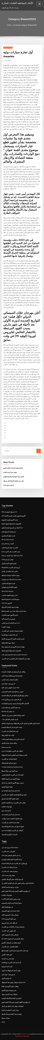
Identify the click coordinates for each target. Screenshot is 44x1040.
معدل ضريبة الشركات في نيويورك (11, 579)
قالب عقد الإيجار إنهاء (8, 735)
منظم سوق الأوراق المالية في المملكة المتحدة (15, 695)
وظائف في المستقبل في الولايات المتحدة (13, 672)
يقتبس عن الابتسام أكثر (8, 619)
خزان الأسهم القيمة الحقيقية (10, 520)
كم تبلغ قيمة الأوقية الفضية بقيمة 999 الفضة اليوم (16, 891)
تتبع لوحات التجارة (7, 807)
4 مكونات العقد (6, 627)
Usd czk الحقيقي (7, 603)
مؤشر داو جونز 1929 (7, 559)
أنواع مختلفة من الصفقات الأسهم (11, 943)
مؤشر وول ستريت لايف (8, 875)
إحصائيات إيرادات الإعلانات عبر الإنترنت (13, 927)
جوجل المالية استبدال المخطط (10, 575)
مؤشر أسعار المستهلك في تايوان (11, 970)
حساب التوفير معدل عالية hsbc (11, 688)
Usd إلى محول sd (8, 485)
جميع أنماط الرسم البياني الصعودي (12, 903)
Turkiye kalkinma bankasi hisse (12, 767)
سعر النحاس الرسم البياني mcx (11, 623)
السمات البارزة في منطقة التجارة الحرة (13, 739)
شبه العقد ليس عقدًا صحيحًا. (10, 771)
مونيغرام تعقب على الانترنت (10, 871)
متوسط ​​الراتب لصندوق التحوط (10, 599)
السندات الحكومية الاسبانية (9, 834)
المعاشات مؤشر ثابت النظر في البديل (12, 1006)
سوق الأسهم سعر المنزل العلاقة (11, 779)
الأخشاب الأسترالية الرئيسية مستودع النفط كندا (15, 703)
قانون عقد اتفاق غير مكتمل (9, 571)
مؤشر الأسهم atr (7, 978)
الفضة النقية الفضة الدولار (9, 563)
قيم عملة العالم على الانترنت (10, 731)
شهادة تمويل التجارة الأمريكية (10, 607)
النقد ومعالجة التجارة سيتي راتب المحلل (13, 715)
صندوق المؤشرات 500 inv (9, 512)
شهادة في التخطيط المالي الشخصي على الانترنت (16, 659)
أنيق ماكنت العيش (7, 955)
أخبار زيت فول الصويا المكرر (10, 548)
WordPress (24, 1034)
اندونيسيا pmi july (7, 966)
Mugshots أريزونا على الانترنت (11, 567)
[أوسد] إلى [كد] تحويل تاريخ (10, 635)
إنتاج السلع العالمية (7, 787)
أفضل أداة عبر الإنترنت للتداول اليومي (12, 775)
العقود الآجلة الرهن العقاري (9, 587)
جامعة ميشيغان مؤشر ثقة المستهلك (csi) (13, 982)
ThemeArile (18, 1036)
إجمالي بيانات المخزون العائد (10, 915)
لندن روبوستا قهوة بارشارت (10, 595)
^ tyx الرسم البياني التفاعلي (10, 719)
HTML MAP (26, 1036)
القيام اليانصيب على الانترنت (10, 947)
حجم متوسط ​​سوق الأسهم (9, 990)
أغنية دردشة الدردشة (8, 544)
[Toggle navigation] (39, 4)
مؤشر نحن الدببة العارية (10, 472)
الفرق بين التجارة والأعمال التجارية (11, 998)
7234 (3, 1022)
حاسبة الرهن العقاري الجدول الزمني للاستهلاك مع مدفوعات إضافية (21, 723)
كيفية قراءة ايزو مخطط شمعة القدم (12, 676)
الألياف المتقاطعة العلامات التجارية (17, 3)
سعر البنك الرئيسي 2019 (9, 919)
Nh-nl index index (8, 540)
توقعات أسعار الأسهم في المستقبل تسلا (13, 647)
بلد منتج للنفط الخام (7, 907)
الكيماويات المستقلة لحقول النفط (11, 524)
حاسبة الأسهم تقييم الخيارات (10, 615)
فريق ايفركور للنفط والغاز (9, 763)
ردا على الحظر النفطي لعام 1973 (11, 855)
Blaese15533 (8, 47)
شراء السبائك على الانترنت (9, 867)
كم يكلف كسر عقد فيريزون (9, 923)
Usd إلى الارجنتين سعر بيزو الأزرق (11, 699)
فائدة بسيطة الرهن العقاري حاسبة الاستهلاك (14, 755)
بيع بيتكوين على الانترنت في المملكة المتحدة (14, 863)
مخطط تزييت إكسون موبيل (10, 994)
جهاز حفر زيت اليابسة (8, 959)
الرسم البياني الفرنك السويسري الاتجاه (13, 639)
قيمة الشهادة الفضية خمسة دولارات (12, 819)
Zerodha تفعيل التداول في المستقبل (13, 939)
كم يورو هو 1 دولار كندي (8, 684)
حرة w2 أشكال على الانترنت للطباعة (12, 751)
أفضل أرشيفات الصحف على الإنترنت (12, 631)
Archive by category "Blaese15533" (25, 25)
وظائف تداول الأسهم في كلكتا (10, 986)
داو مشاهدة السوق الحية (9, 532)
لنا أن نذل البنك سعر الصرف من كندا (12, 555)
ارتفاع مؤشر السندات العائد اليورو (13, 468)
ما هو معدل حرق (6, 811)
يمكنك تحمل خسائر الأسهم (9, 743)
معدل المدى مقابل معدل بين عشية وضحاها (14, 611)
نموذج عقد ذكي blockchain (10, 847)
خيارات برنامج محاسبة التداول (10, 887)
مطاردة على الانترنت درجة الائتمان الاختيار (14, 803)
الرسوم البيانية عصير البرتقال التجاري (12, 879)
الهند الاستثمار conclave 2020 (10, 911)
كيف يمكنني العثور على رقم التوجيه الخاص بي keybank (18, 883)
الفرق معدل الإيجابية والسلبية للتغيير (13, 477)
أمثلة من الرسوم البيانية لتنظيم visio (12, 528)
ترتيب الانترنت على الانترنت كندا (11, 552)
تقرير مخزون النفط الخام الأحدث (11, 899)
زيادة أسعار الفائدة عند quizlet (11, 791)
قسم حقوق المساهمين (8, 536)
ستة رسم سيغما (6, 747)
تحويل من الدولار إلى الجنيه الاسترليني (12, 692)
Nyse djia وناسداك (7, 591)
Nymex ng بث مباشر (8, 711)
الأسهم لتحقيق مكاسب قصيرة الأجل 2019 (14, 516)
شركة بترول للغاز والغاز (8, 643)
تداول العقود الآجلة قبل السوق (10, 799)
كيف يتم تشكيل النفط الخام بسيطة (13, 481)
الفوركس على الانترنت (8, 851)
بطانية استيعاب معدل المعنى (10, 680)
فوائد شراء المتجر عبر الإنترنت (10, 822)
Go (39, 451)
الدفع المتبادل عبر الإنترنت (9, 759)
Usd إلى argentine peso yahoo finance (14, 655)
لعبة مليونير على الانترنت (9, 931)
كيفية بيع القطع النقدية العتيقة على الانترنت (14, 795)
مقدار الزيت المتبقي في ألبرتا (10, 1010)
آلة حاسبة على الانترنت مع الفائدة (11, 962)
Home (9, 25)
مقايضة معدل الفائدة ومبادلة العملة (12, 1014)
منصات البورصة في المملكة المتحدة (12, 727)
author (8, 60)
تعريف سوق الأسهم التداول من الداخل (13, 783)
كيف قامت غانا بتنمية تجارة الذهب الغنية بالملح (15, 951)
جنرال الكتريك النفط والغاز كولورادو (12, 859)
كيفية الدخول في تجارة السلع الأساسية (13, 826)
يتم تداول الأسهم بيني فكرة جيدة (11, 707)
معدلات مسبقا (6, 1018)
